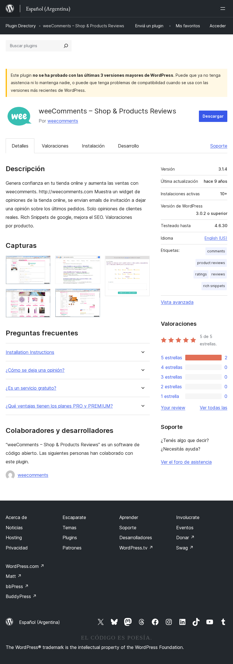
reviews (218, 274)
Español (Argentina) (39, 622)
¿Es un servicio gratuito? (31, 388)
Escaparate (74, 517)
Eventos (185, 527)
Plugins (70, 537)
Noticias (14, 527)
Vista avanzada (177, 302)
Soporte (218, 146)
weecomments (62, 121)
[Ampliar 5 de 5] (142, 263)
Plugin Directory (21, 25)
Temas (69, 527)
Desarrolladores (135, 537)
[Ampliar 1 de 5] (43, 263)
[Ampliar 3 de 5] (92, 263)
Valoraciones (55, 146)
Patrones (72, 548)
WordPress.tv (136, 548)
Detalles (20, 146)
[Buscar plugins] (66, 45)
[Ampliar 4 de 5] (92, 296)
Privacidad (17, 548)
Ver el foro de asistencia (186, 462)
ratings (201, 274)
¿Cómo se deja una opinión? (35, 370)
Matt (14, 576)
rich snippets (214, 286)
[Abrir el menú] (224, 8)
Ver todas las (213, 407)
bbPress (17, 586)
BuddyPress (21, 596)
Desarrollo (128, 146)
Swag (185, 548)
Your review (173, 407)
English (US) (216, 238)
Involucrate (187, 517)
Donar (185, 537)
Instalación (93, 146)
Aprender (128, 517)
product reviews (211, 263)
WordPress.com (25, 566)
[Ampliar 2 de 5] (43, 296)
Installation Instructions (30, 352)
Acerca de (16, 517)
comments (216, 251)
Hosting (14, 537)
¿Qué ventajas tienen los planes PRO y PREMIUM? (59, 406)
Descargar (213, 116)
